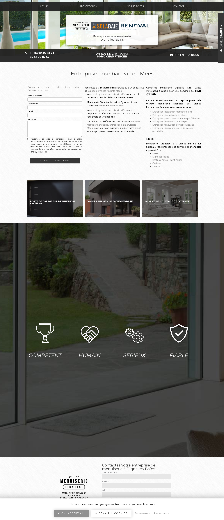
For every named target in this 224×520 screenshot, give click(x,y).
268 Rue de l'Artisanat (112, 55)
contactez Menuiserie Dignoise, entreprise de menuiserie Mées (114, 124)
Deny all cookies (112, 513)
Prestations (87, 6)
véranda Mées (117, 105)
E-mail (30, 111)
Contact (178, 6)
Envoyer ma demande (55, 160)
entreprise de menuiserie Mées (110, 93)
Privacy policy (163, 513)
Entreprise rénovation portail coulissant (173, 124)
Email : (105, 481)
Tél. (40, 53)
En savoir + (55, 198)
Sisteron (156, 166)
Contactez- (186, 55)
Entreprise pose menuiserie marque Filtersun (176, 118)
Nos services (135, 6)
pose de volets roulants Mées (106, 90)
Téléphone (32, 103)
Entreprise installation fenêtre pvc (170, 121)
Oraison (156, 163)
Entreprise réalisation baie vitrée (169, 114)
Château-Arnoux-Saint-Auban (167, 159)
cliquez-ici (42, 151)
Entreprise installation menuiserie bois (172, 111)
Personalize (143, 513)
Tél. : (105, 490)
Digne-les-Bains (160, 156)
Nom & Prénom (34, 95)
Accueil (45, 6)
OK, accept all (72, 513)
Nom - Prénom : (109, 472)
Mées (155, 153)
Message (31, 119)
